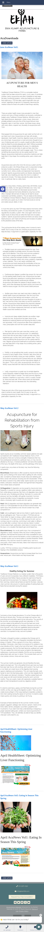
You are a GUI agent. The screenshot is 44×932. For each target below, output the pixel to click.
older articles (7, 43)
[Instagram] (25, 902)
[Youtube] (28, 902)
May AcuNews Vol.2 (9, 408)
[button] (2, 189)
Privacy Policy (23, 911)
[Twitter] (18, 902)
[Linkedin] (22, 902)
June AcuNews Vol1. (9, 47)
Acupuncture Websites (13, 907)
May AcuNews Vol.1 (9, 566)
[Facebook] (15, 902)
